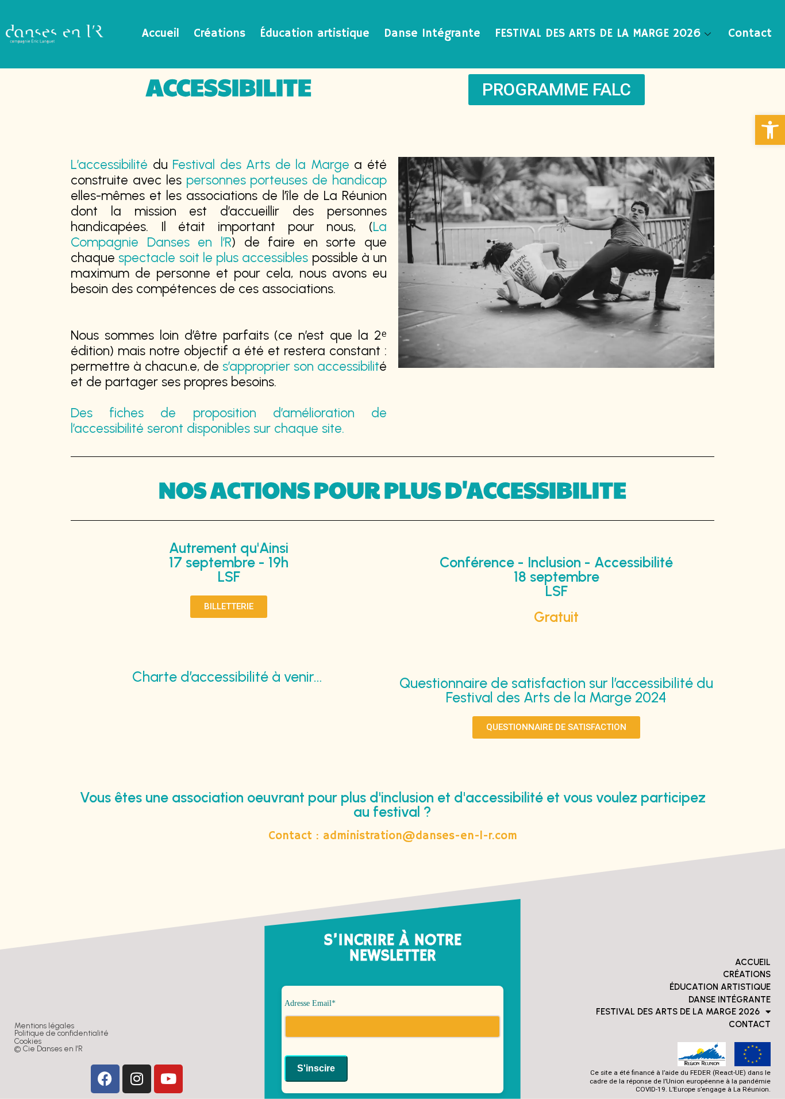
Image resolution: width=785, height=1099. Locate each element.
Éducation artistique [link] (315, 33)
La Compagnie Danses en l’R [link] (229, 234)
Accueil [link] (160, 33)
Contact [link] (750, 33)
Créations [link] (219, 33)
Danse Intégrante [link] (432, 33)
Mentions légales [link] (44, 1025)
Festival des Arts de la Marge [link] (258, 164)
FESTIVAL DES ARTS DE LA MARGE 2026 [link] (598, 33)
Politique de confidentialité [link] (61, 1032)
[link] (770, 130)
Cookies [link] (27, 1041)
